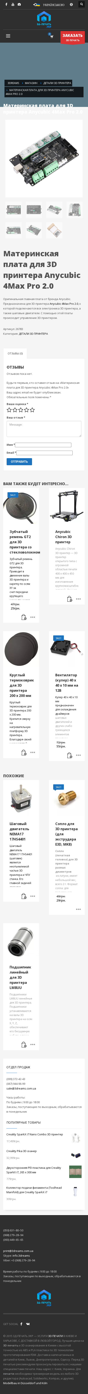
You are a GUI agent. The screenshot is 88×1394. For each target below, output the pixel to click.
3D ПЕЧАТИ (55, 1336)
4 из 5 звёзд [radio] (26, 410)
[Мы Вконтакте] (28, 1324)
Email (11, 453)
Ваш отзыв (16, 417)
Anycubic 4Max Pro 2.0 (64, 304)
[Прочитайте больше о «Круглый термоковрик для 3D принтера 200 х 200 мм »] (24, 752)
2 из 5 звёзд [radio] (15, 410)
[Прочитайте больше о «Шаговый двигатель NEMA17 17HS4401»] (24, 896)
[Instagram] (19, 4)
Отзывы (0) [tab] (15, 353)
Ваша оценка (17, 404)
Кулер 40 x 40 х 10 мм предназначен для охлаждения (66, 703)
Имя (11, 445)
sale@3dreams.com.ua (21, 1088)
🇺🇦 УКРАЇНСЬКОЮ (50, 4)
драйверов (62, 714)
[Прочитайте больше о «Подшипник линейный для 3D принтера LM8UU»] (24, 1045)
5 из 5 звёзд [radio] (32, 410)
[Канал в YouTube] (13, 4)
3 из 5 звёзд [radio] (20, 410)
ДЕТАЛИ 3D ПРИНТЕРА (33, 334)
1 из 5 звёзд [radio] (9, 410)
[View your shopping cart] (51, 36)
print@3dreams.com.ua (18, 1251)
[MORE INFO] (32, 617)
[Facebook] (6, 4)
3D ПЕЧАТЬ (73, 37)
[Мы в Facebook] (21, 1324)
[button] (24, 617)
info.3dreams (21, 1255)
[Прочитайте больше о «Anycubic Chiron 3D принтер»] (70, 599)
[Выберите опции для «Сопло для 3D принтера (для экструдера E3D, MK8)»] (78, 909)
